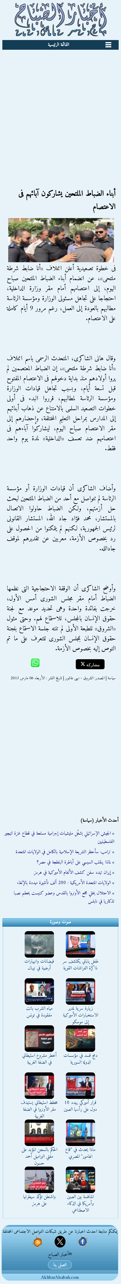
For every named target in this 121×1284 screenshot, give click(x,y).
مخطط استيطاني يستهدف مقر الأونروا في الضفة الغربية (39, 1109)
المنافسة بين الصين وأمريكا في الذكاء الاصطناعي (80, 1204)
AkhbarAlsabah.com (60, 1277)
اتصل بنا (59, 1265)
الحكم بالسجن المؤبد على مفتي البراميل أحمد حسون (39, 1156)
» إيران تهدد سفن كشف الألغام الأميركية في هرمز (74, 872)
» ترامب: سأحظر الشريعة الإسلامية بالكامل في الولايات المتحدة (65, 852)
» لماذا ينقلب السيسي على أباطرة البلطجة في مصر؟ (75, 862)
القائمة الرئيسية (58, 45)
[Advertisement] (60, 113)
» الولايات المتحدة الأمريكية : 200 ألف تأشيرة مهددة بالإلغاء (65, 883)
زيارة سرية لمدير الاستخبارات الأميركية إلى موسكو (80, 1015)
